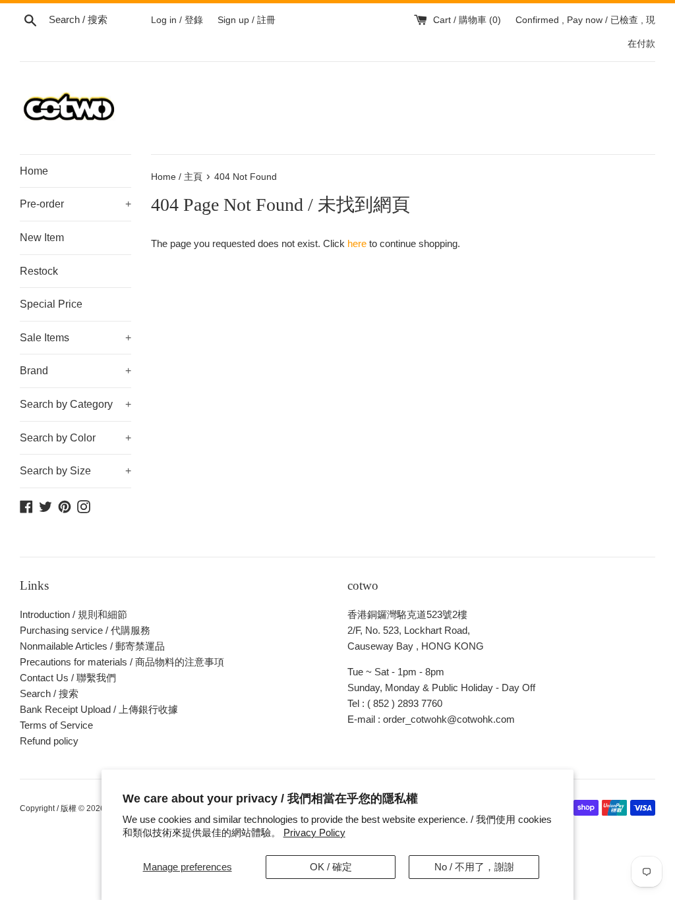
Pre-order (75, 204)
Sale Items (75, 337)
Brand (75, 370)
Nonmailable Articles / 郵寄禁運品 (92, 646)
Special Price (51, 304)
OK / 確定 (331, 866)
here (357, 243)
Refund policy (49, 740)
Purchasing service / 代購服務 (85, 630)
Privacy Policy (314, 832)
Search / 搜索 (49, 693)
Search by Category (75, 404)
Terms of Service (56, 725)
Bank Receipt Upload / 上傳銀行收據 (99, 709)
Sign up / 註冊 (247, 20)
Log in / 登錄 (177, 20)
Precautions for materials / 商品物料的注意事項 (122, 661)
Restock (39, 271)
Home (34, 171)
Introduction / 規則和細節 (73, 614)
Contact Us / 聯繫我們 (68, 677)
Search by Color (75, 437)
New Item (42, 237)
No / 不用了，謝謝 (474, 866)
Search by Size (75, 470)
